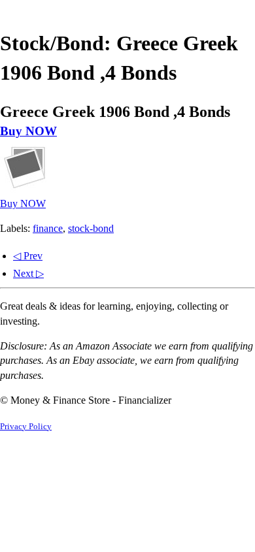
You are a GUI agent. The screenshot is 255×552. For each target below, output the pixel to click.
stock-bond (91, 228)
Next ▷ (28, 273)
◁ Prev (27, 255)
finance (48, 228)
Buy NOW (28, 131)
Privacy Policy (26, 426)
